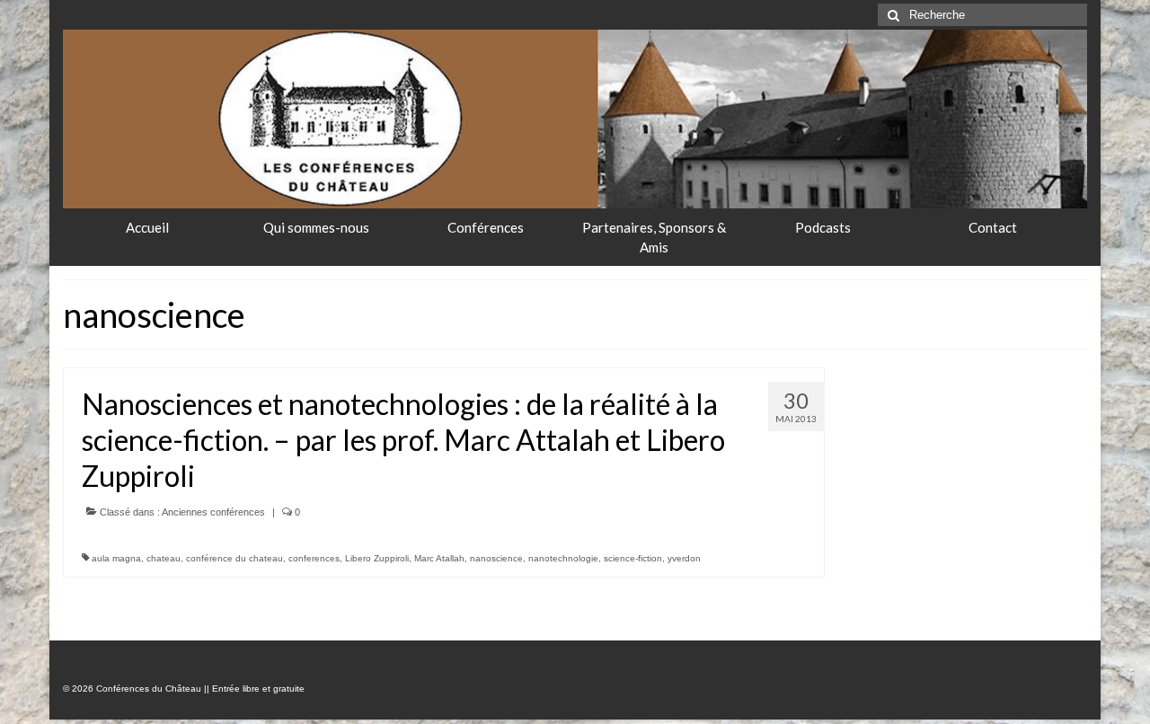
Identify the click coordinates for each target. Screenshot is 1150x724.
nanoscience (496, 558)
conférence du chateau (234, 558)
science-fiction (633, 558)
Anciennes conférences (213, 512)
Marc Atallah (439, 558)
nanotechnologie (563, 558)
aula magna (116, 558)
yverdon (684, 558)
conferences (314, 558)
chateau (163, 558)
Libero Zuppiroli (377, 558)
